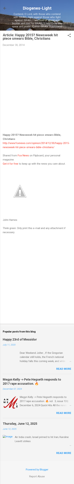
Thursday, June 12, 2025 (20, 423)
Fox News (23, 155)
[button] (69, 35)
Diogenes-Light (37, 8)
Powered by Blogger (37, 469)
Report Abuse (37, 476)
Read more (63, 368)
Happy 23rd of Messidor (20, 339)
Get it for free (10, 163)
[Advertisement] (37, 88)
